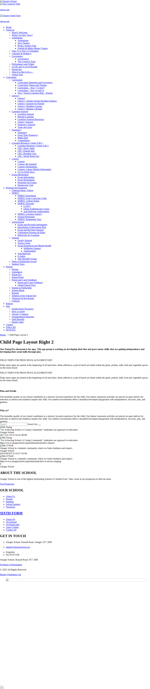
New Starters (24, 43)
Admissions (17, 38)
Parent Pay (17, 274)
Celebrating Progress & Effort (31, 232)
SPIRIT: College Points (28, 201)
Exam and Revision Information (32, 224)
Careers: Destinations (27, 166)
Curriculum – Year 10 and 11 (31, 90)
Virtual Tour (17, 74)
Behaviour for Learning (28, 235)
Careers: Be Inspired (27, 164)
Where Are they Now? (22, 35)
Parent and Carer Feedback (24, 280)
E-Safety (22, 256)
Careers (15, 159)
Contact (9, 324)
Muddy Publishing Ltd (10, 574)
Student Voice (18, 264)
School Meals (18, 290)
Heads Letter (18, 322)
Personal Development (16, 188)
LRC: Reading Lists (27, 153)
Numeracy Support (26, 124)
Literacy (15, 95)
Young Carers (24, 243)
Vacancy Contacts (20, 314)
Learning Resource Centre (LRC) (27, 143)
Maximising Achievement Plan (32, 227)
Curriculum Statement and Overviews (35, 82)
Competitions (24, 140)
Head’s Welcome (19, 32)
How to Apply (18, 311)
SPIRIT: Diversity (26, 203)
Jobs (8, 306)
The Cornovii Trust (26, 61)
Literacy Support (25, 122)
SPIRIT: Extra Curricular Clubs (32, 198)
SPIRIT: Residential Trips (29, 219)
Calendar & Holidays (21, 53)
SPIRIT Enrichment (27, 195)
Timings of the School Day (24, 295)
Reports (15, 293)
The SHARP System (27, 259)
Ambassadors (29, 251)
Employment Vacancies (22, 309)
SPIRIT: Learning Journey (30, 214)
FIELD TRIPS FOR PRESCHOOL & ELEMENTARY (26, 360)
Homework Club (25, 185)
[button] (75, 360)
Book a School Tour (27, 45)
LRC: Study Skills (26, 148)
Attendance (17, 272)
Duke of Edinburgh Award (24, 261)
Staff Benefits (18, 319)
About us (10, 30)
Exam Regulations (26, 180)
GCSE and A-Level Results (24, 66)
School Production (26, 216)
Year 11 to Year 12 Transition (25, 51)
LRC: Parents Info (26, 151)
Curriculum (11, 77)
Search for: (33, 424)
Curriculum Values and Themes (32, 85)
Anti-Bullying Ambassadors (36, 211)
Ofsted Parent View (27, 285)
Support (15, 238)
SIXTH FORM (11, 513)
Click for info (5, 10)
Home (9, 27)
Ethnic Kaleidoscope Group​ (36, 209)
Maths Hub (23, 138)
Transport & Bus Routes (23, 298)
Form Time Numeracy (28, 135)
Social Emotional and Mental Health (34, 245)
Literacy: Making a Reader (30, 109)
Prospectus (17, 69)
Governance (17, 56)
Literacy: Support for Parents (31, 103)
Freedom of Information (11, 564)
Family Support (25, 240)
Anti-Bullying (24, 253)
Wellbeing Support (32, 248)
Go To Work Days (26, 172)
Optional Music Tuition (22, 190)
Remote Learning (26, 116)
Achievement (18, 222)
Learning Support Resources (31, 119)
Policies (9, 303)
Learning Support (20, 111)
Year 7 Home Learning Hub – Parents (35, 93)
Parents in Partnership (22, 288)
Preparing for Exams (27, 182)
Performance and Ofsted (23, 64)
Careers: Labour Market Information (34, 169)
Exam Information (20, 174)
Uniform (16, 301)
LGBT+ (27, 206)
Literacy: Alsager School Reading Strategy (37, 101)
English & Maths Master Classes (33, 48)
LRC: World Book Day (28, 156)
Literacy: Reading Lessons (30, 106)
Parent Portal (18, 277)
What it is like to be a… (23, 72)
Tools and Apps (25, 127)
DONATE (11, 330)
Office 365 (11, 327)
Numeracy (16, 130)
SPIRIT (15, 193)
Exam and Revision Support (31, 230)
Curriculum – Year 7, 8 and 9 (31, 88)
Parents (9, 266)
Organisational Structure (23, 316)
